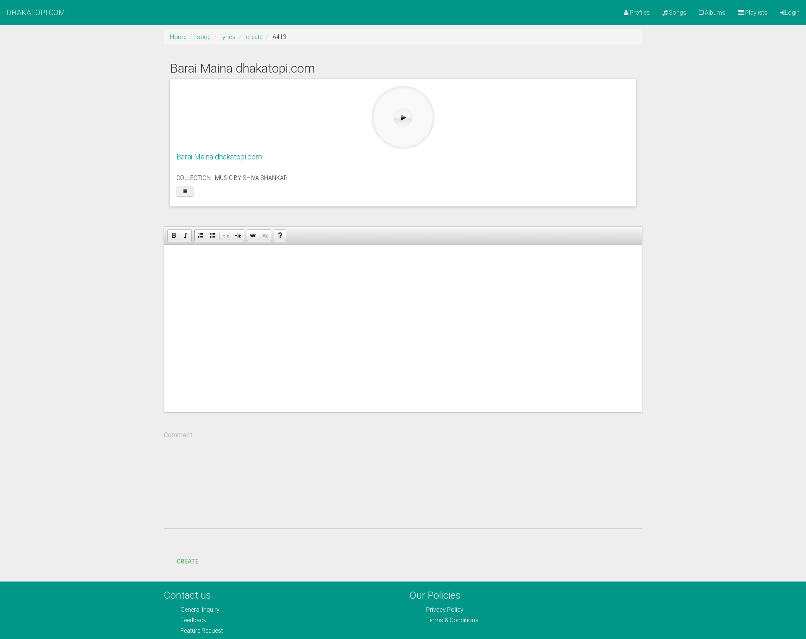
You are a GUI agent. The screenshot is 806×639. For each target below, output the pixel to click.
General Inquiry (200, 609)
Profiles (639, 12)
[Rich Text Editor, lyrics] (403, 328)
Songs (676, 12)
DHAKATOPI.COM (35, 12)
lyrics (228, 37)
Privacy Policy (444, 609)
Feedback (193, 620)
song (204, 37)
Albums (714, 12)
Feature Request (202, 630)
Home (178, 37)
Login (792, 12)
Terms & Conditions (452, 620)
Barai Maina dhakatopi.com (219, 156)
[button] (174, 235)
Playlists (755, 12)
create (254, 37)
